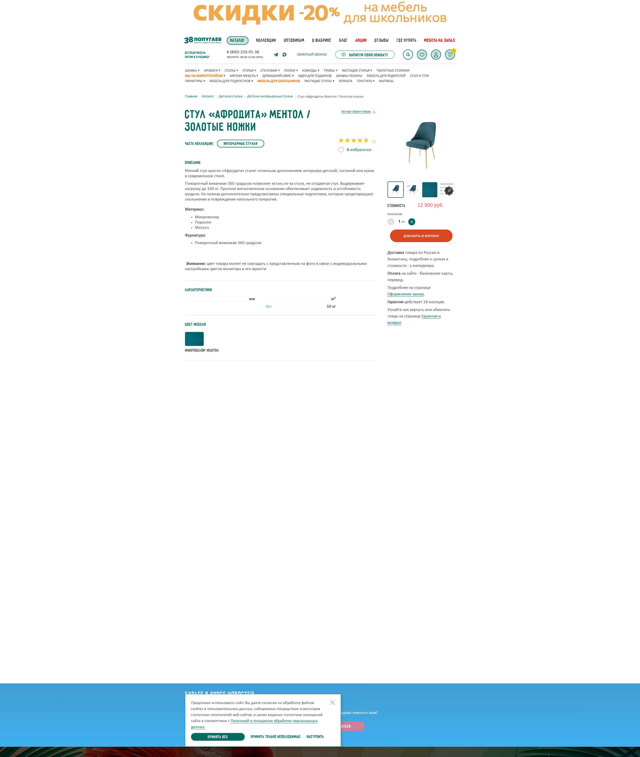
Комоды (309, 71)
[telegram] (276, 54)
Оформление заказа (406, 294)
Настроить (315, 737)
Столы (230, 71)
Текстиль (364, 81)
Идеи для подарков (315, 76)
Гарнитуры (193, 81)
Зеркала (345, 81)
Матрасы (386, 81)
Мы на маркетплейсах (204, 76)
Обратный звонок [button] (312, 55)
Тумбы (329, 71)
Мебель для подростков (230, 81)
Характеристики (198, 290)
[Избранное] (422, 55)
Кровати (211, 71)
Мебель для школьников (279, 81)
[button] (436, 55)
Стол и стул (419, 76)
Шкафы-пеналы (349, 76)
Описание (193, 163)
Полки (289, 71)
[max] (284, 54)
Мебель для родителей (386, 76)
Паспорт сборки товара (356, 111)
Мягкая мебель (243, 76)
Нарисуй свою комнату (368, 55)
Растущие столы (318, 81)
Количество (395, 214)
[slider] (353, 140)
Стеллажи (268, 71)
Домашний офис (276, 76)
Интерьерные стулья (241, 144)
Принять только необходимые (276, 737)
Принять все (218, 737)
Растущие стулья (356, 71)
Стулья (248, 71)
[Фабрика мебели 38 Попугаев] (202, 40)
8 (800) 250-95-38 (243, 52)
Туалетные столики (393, 71)
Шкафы (191, 71)
